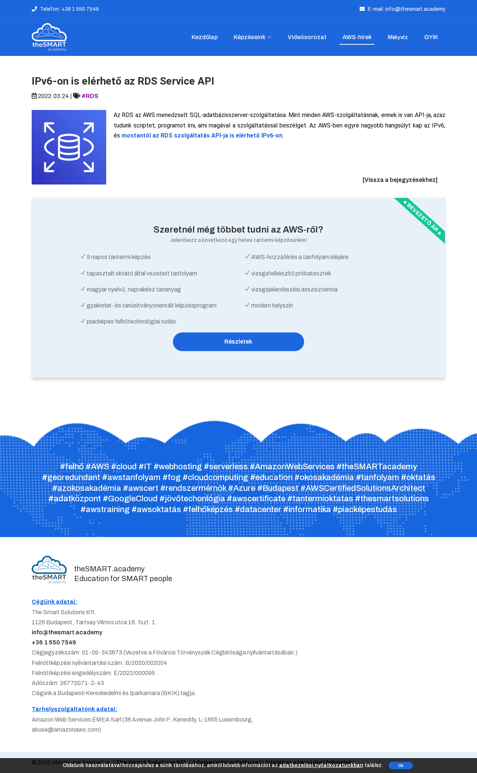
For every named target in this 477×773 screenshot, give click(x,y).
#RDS (90, 96)
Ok (401, 765)
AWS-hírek (357, 37)
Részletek (238, 341)
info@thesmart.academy (67, 632)
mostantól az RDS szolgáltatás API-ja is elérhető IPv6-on (201, 135)
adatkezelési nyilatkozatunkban (321, 765)
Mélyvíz (398, 37)
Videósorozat (307, 37)
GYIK (431, 37)
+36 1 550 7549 (54, 642)
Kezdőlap (205, 37)
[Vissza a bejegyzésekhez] (400, 180)
